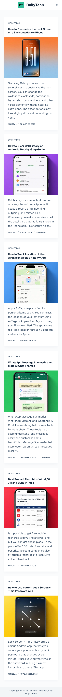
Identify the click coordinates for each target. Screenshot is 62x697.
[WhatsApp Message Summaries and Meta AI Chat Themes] (31, 391)
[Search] (57, 5)
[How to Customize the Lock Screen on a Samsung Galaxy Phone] (31, 57)
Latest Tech (14, 23)
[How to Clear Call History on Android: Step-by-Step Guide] (31, 174)
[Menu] (5, 5)
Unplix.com (31, 693)
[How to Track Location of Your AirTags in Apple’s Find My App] (31, 282)
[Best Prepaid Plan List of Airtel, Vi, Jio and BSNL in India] (31, 507)
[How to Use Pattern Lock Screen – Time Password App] (31, 616)
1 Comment (41, 232)
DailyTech (35, 5)
